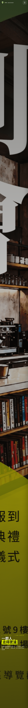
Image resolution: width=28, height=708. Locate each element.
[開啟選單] (24, 2)
